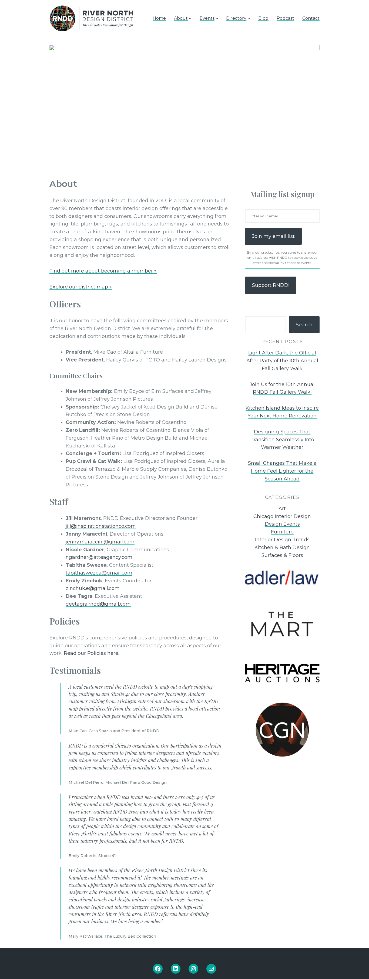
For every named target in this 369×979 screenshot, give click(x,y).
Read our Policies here (91, 653)
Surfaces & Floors (282, 555)
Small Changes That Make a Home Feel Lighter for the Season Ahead (282, 471)
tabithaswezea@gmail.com (99, 573)
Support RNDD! (270, 285)
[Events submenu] (217, 18)
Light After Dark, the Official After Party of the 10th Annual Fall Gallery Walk (282, 360)
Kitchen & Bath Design (282, 547)
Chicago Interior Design (282, 516)
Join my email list (273, 236)
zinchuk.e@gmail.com (93, 588)
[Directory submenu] (248, 18)
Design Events (282, 524)
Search (304, 325)
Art (282, 509)
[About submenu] (190, 18)
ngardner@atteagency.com (99, 557)
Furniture (282, 532)
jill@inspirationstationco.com (101, 526)
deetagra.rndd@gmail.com (98, 604)
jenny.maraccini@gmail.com (100, 542)
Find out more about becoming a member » (103, 271)
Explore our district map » (80, 287)
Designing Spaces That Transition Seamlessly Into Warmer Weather (282, 439)
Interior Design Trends (282, 540)
